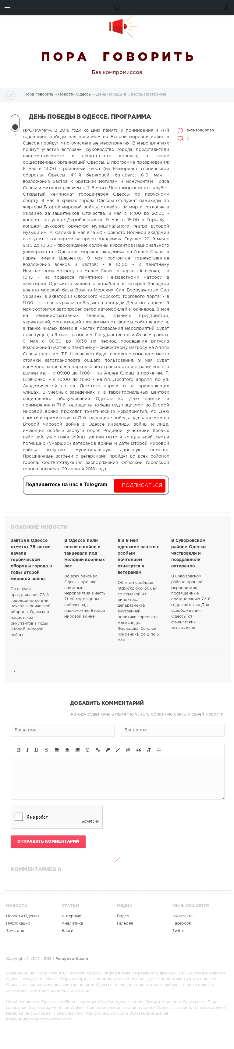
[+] (15, 119)
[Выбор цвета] (118, 750)
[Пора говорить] (117, 26)
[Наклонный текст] (27, 750)
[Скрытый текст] (128, 750)
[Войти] (226, 7)
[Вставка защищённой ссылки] (108, 750)
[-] (15, 127)
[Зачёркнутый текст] (46, 750)
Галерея (125, 923)
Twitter (179, 930)
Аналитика (72, 923)
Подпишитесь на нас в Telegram (66, 485)
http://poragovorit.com (106, 1013)
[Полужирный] (18, 750)
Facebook (181, 923)
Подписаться (142, 485)
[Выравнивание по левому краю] (57, 750)
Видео (123, 916)
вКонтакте (182, 916)
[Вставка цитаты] (138, 750)
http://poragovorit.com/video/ (55, 1007)
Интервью (71, 916)
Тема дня (15, 930)
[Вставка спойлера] (159, 750)
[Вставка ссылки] (98, 750)
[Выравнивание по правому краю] (77, 750)
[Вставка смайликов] (88, 750)
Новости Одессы (23, 916)
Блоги (68, 930)
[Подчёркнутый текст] (36, 750)
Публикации (18, 923)
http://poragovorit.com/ (120, 1002)
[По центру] (67, 750)
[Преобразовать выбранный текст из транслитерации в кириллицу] (149, 750)
